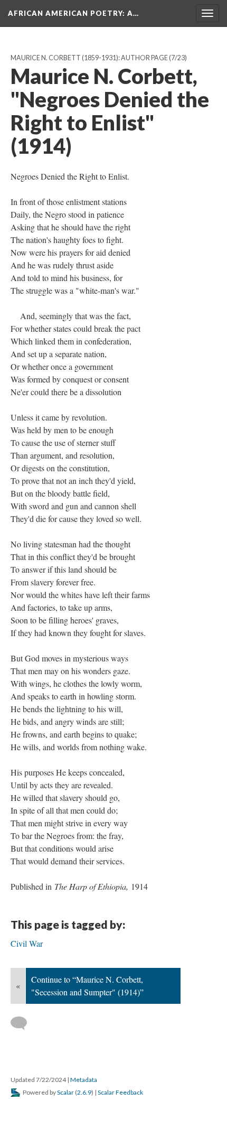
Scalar (65, 1092)
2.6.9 (84, 1092)
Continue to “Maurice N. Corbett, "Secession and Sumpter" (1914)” (87, 985)
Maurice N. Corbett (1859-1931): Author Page (89, 58)
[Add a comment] (23, 1023)
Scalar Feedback (120, 1092)
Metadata (83, 1080)
